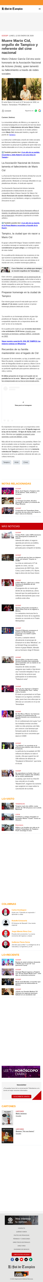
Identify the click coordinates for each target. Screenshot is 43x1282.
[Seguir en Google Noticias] (39, 110)
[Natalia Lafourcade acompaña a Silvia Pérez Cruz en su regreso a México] (8, 614)
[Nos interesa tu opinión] (21, 1220)
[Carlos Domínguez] (6, 912)
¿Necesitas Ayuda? (21, 1254)
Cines (25, 462)
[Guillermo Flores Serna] (6, 944)
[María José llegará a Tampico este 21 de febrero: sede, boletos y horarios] (8, 491)
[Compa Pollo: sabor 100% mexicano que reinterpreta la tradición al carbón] (8, 541)
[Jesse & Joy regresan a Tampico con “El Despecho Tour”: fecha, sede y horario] (8, 696)
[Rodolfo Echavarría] (6, 923)
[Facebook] (12, 1259)
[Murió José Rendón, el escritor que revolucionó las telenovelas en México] (8, 982)
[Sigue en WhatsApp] (36, 110)
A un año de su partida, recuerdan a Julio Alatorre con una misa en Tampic (21, 154)
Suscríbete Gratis (21, 1096)
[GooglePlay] (30, 1259)
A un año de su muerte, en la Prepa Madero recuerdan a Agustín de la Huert (21, 225)
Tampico (12, 135)
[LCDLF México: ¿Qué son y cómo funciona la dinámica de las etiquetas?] (8, 590)
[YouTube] (21, 1259)
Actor (16, 462)
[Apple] (26, 1259)
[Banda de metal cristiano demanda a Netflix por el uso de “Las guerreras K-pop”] (8, 962)
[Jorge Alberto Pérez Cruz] (6, 933)
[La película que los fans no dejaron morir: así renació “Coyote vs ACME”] (8, 565)
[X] (17, 1259)
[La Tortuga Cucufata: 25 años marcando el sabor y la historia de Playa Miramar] (8, 501)
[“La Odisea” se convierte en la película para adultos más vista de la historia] (8, 754)
